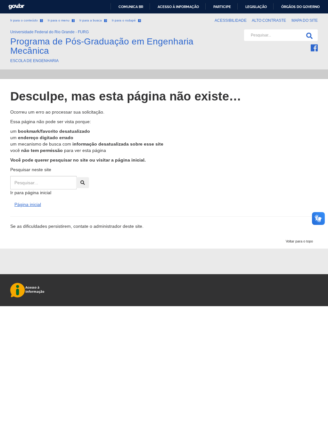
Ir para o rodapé (126, 20)
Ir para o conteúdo (26, 20)
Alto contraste (269, 20)
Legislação (256, 6)
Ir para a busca (92, 20)
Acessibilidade (231, 20)
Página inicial (27, 204)
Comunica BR (131, 6)
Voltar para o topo (299, 241)
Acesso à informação (178, 6)
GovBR (16, 7)
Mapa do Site (304, 20)
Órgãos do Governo (300, 6)
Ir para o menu (61, 20)
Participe (222, 6)
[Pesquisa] (308, 35)
